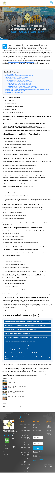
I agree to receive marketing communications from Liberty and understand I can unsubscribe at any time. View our (38, 456)
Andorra (28, 425)
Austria (28, 431)
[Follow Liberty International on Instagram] (10, 435)
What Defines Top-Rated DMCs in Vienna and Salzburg (22, 86)
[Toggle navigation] (51, 2)
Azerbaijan (21, 434)
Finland (25, 472)
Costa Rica (28, 451)
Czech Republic (28, 455)
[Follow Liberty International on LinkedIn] (8, 435)
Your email (36, 440)
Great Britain (28, 478)
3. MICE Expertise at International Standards (18, 80)
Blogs (13, 429)
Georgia (21, 477)
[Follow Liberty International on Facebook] (4, 435)
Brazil (21, 444)
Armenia (21, 431)
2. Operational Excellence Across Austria (15, 78)
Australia (25, 431)
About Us (14, 426)
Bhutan (28, 434)
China (28, 447)
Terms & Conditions (14, 439)
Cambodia (28, 445)
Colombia (21, 451)
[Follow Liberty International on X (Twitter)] (6, 435)
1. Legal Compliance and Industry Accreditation (17, 77)
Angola (21, 428)
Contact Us (14, 431)
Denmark (21, 459)
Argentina (28, 428)
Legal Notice (13, 436)
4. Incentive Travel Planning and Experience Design (19, 81)
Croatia (21, 455)
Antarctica (25, 428)
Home (13, 424)
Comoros (25, 451)
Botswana (28, 438)
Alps (25, 424)
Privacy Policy (13, 442)
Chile (25, 447)
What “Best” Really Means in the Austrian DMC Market (19, 75)
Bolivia (21, 438)
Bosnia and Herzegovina (25, 440)
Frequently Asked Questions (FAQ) (14, 92)
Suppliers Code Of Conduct (14, 446)
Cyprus (25, 455)
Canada (21, 448)
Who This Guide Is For (10, 74)
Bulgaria (25, 445)
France (28, 472)
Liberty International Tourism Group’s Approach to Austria (22, 87)
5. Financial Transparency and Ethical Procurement (19, 83)
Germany (25, 477)
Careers (13, 433)
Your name (36, 434)
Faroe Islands (21, 473)
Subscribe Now (38, 447)
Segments (14, 427)
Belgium (25, 434)
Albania (21, 425)
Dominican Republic (25, 460)
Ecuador (28, 459)
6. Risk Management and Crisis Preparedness (19, 84)
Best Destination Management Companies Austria (17, 406)
